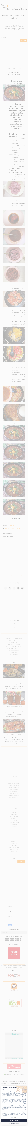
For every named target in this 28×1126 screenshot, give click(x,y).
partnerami (8, 1089)
